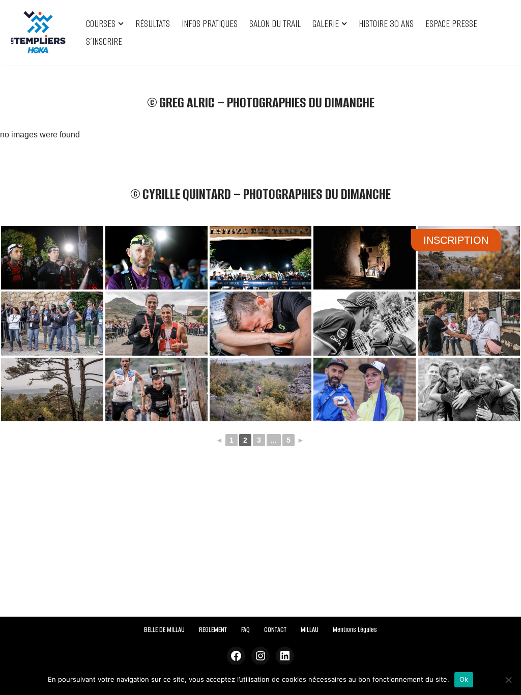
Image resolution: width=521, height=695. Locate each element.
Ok (464, 679)
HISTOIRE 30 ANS (386, 24)
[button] (121, 23)
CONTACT (275, 629)
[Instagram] (260, 656)
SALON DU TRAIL (275, 24)
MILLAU (310, 629)
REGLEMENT (213, 629)
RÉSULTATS (152, 24)
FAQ (245, 629)
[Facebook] (236, 656)
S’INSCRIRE (104, 41)
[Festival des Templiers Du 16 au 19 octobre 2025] (38, 32)
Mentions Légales (355, 629)
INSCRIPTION (455, 240)
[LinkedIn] (285, 656)
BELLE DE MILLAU (164, 629)
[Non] (508, 680)
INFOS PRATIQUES (210, 24)
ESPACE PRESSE (451, 24)
